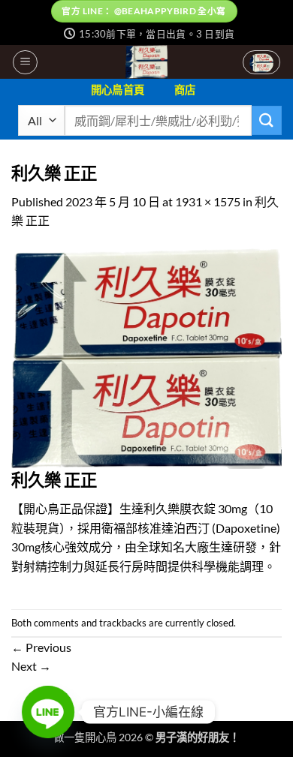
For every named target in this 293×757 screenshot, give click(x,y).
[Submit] (267, 120)
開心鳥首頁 (117, 89)
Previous (41, 647)
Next (31, 666)
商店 (185, 89)
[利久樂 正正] (146, 357)
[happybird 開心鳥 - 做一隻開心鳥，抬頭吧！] (147, 62)
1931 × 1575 (207, 201)
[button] (25, 62)
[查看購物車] (261, 62)
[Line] (48, 712)
